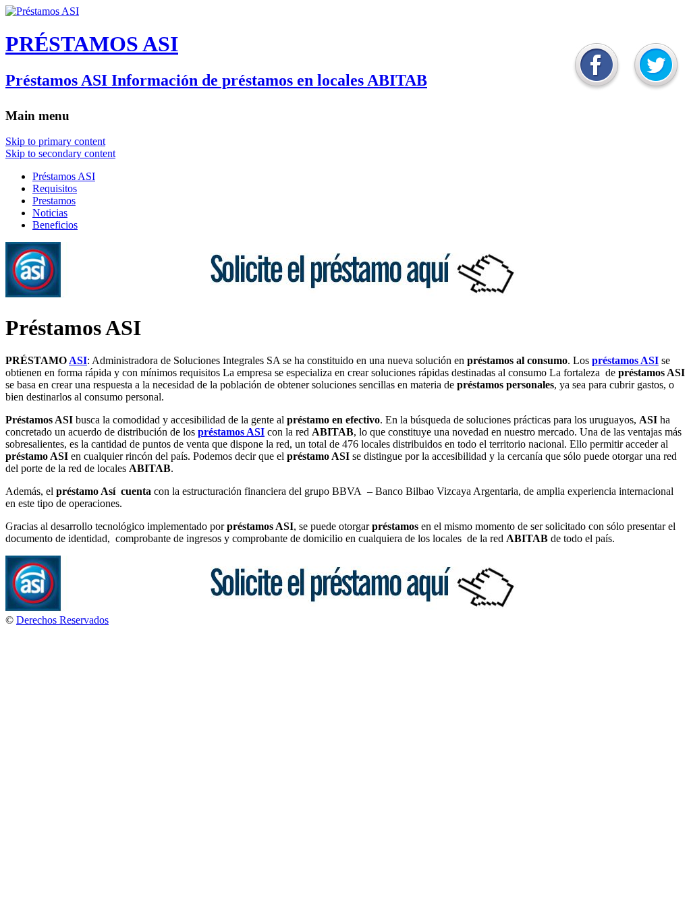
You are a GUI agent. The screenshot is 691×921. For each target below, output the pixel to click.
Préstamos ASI (63, 176)
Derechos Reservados (62, 620)
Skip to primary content (55, 141)
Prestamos (54, 200)
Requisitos (54, 188)
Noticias (49, 212)
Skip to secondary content (60, 153)
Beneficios (55, 225)
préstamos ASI (625, 360)
